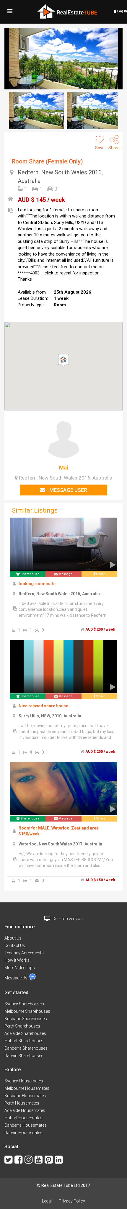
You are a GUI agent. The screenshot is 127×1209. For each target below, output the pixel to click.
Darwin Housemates (23, 1132)
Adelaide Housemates (24, 1110)
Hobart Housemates (23, 1117)
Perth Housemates (21, 1103)
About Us (13, 938)
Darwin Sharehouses (23, 1055)
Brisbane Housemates (25, 1095)
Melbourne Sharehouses (27, 1011)
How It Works (17, 960)
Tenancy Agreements (24, 952)
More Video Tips (19, 967)
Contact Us (14, 945)
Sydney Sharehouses (24, 1004)
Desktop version (67, 918)
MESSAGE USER (67, 490)
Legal (47, 1201)
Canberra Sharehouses (26, 1048)
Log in (121, 11)
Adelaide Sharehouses (25, 1033)
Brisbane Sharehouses (25, 1018)
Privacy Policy (72, 1201)
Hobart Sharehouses (23, 1040)
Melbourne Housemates (26, 1088)
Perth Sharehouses (22, 1026)
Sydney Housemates (23, 1081)
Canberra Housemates (25, 1125)
